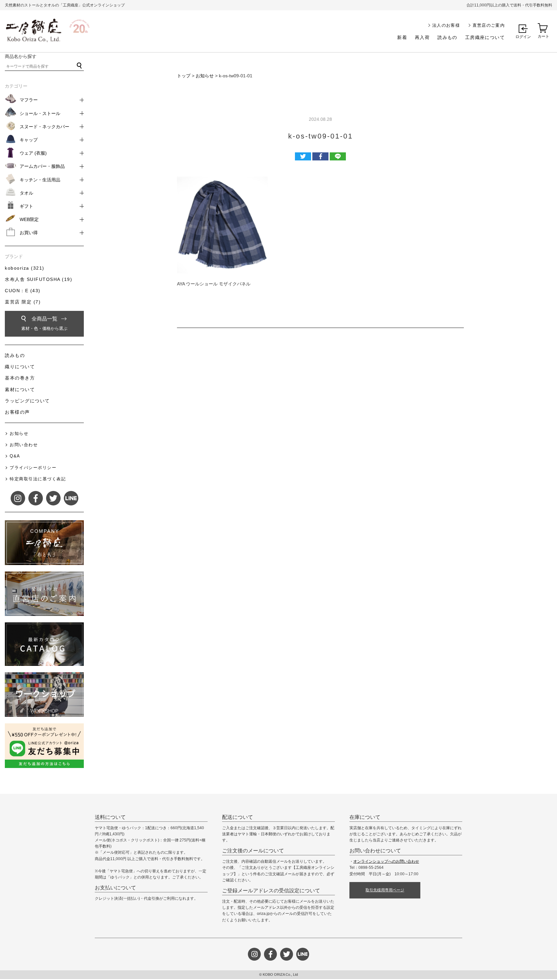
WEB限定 (29, 219)
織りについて (20, 366)
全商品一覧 (44, 323)
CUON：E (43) (23, 290)
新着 (402, 37)
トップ (184, 75)
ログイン (523, 36)
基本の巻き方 (20, 377)
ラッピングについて (27, 400)
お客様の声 (17, 412)
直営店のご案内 (489, 25)
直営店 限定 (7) (23, 301)
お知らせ (205, 75)
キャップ (29, 139)
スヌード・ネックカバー (44, 126)
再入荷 (422, 37)
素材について (20, 389)
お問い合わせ (24, 444)
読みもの (447, 37)
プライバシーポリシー (33, 467)
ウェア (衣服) (33, 153)
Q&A (15, 456)
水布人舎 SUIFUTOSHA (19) (38, 279)
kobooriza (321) (24, 268)
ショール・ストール (40, 113)
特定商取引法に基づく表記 (38, 478)
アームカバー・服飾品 (42, 166)
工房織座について (485, 37)
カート (543, 36)
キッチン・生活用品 (40, 179)
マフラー (29, 99)
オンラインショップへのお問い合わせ (386, 861)
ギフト (26, 206)
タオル (26, 193)
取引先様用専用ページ (385, 890)
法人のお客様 (446, 25)
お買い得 (29, 232)
